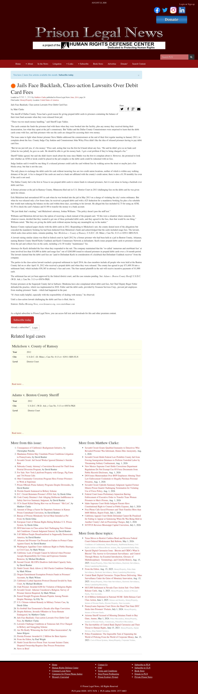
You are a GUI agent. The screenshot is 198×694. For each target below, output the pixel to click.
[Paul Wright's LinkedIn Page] (182, 9)
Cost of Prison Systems (99, 640)
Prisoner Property (111, 603)
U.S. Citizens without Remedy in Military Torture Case (41, 602)
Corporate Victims (128, 640)
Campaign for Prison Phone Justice (67, 673)
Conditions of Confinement (95, 544)
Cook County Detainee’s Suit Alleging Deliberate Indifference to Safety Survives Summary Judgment (45, 499)
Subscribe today (66, 74)
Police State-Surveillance (112, 563)
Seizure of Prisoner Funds (94, 603)
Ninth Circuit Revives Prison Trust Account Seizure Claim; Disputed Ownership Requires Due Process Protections (43, 644)
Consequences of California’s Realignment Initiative (39, 447)
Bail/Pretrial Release (126, 544)
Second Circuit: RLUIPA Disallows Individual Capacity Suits (44, 562)
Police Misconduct (117, 618)
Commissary (109, 621)
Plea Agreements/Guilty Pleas (128, 547)
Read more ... (18, 383)
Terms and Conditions (107, 670)
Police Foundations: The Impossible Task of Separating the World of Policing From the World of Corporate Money (111, 635)
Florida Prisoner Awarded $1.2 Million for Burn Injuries (42, 636)
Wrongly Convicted (60, 676)
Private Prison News (143, 676)
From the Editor (24, 639)
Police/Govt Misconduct (124, 621)
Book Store (98, 63)
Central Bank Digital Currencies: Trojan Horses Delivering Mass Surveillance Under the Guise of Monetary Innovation (113, 577)
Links (70, 63)
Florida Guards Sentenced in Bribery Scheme (37, 490)
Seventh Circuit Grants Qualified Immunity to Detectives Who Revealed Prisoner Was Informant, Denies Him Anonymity (112, 449)
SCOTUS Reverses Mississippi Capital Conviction (107, 524)
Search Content (139, 63)
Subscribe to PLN (142, 664)
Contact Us (103, 664)
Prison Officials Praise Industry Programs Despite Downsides (43, 484)
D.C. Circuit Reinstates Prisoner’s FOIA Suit (36, 494)
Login (182, 4)
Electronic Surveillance (130, 563)
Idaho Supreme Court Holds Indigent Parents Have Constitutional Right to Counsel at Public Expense (107, 505)
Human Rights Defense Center (65, 667)
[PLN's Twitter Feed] (165, 9)
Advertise (112, 63)
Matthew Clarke (40, 97)
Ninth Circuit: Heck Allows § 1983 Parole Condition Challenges (45, 568)
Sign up (191, 4)
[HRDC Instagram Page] (173, 9)
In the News (43, 63)
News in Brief (23, 648)
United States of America (49, 100)
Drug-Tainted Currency (100, 631)
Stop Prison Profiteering (108, 673)
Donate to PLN (141, 673)
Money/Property (26, 100)
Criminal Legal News (61, 670)
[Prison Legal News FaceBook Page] (157, 9)
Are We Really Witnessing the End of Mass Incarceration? (42, 630)
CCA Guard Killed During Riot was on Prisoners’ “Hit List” (43, 503)
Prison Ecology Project (108, 676)
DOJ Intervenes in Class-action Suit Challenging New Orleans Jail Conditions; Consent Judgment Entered (44, 530)
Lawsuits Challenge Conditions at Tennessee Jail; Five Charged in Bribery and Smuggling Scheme (44, 625)
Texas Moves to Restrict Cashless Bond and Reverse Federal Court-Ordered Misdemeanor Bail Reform (111, 540)
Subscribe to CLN (142, 667)
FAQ (100, 667)
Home (18, 63)
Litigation (57, 63)
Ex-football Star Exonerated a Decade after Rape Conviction (43, 608)
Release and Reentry (117, 600)
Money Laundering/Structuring (96, 566)
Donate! (124, 63)
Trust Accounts (96, 594)
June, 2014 (75, 97)
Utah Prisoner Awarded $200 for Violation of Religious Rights (44, 586)
